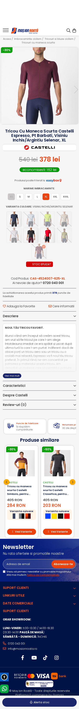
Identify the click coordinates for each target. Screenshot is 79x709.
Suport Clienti (16, 587)
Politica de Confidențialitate (43, 574)
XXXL (65, 196)
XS (11, 196)
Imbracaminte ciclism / (29, 39)
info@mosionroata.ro (22, 649)
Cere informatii (63, 306)
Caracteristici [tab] (14, 385)
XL (46, 196)
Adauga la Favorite (20, 306)
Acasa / (8, 39)
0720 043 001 (16, 644)
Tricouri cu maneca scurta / (40, 42)
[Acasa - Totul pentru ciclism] (25, 30)
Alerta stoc (41, 702)
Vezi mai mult (12, 375)
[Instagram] (56, 658)
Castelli (12, 482)
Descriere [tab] (10, 316)
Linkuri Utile (14, 595)
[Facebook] (22, 658)
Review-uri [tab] (14, 404)
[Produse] (6, 31)
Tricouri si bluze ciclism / (60, 39)
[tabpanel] (39, 85)
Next (76, 90)
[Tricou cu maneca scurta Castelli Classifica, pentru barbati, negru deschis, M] (57, 463)
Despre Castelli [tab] (15, 395)
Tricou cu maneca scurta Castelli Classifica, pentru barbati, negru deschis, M (55, 490)
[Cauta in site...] (69, 30)
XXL (55, 196)
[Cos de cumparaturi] (74, 30)
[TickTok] (45, 658)
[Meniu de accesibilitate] (4, 677)
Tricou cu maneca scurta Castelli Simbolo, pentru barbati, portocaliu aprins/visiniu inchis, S (21, 490)
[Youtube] (33, 658)
